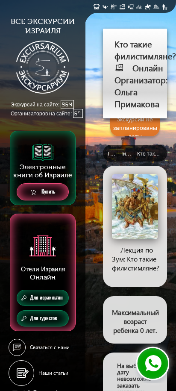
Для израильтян (46, 297)
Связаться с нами (50, 347)
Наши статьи (53, 373)
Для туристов (43, 318)
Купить (47, 191)
